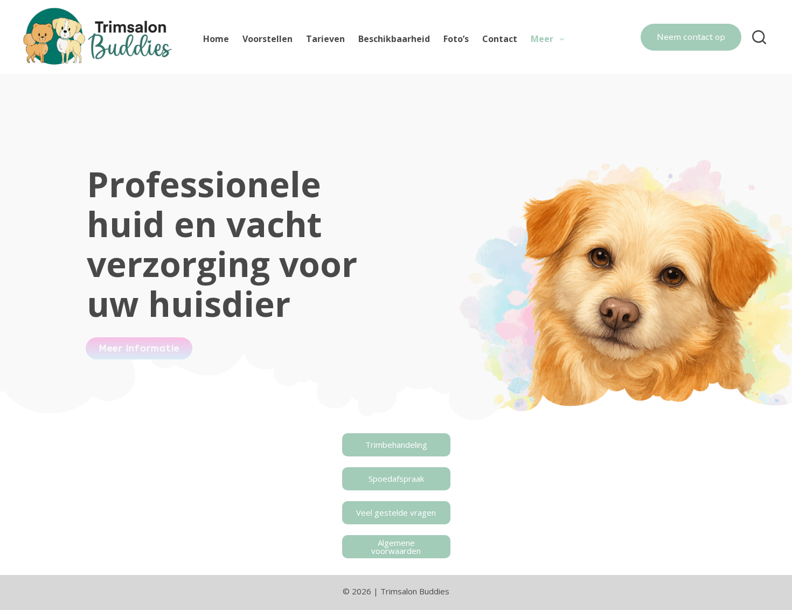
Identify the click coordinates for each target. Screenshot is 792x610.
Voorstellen (267, 39)
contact (499, 39)
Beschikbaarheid (394, 39)
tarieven (325, 39)
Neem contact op (691, 37)
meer (542, 39)
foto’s (456, 39)
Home (216, 39)
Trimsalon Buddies (414, 591)
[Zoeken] (759, 37)
